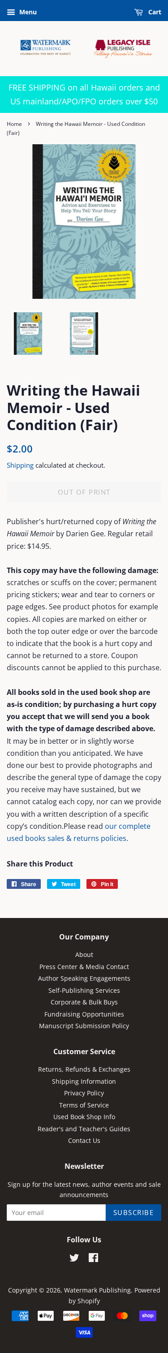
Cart (153, 12)
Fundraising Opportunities (84, 1014)
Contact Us (84, 1140)
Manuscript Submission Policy (84, 1025)
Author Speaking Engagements (84, 978)
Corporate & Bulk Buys (84, 1002)
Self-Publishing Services (84, 990)
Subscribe (133, 1212)
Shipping (20, 465)
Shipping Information (84, 1081)
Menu (27, 12)
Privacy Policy (84, 1093)
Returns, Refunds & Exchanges (84, 1069)
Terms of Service (84, 1105)
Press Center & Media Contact (84, 966)
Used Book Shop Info (84, 1116)
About (84, 954)
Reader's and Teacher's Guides (84, 1129)
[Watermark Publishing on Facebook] (93, 1259)
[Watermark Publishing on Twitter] (74, 1259)
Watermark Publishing (97, 1290)
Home (14, 124)
